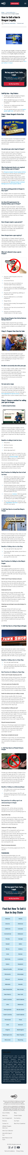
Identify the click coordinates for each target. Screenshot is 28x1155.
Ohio (7, 1004)
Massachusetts (7, 969)
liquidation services (11, 502)
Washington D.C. (7, 1034)
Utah (7, 1024)
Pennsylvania (7, 1009)
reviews (14, 494)
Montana (20, 979)
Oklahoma (20, 1004)
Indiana (20, 949)
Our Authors (17, 1118)
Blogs (2, 12)
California (7, 928)
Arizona (7, 923)
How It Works (6, 1113)
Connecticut (7, 934)
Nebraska (7, 984)
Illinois (7, 949)
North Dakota (20, 999)
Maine (7, 964)
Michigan (20, 969)
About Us (4, 1115)
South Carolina (8, 1014)
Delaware (20, 934)
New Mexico (7, 994)
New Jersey (20, 989)
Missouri (7, 979)
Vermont (20, 1024)
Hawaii (7, 944)
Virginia (7, 1029)
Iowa (7, 954)
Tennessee (8, 1019)
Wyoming (20, 1040)
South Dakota (20, 1014)
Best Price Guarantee (19, 1123)
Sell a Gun (5, 1128)
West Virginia (20, 1034)
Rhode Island (20, 1009)
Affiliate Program (6, 1126)
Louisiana (20, 959)
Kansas (20, 954)
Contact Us (5, 1123)
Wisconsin (8, 1040)
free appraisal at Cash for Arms (10, 393)
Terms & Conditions (9, 1151)
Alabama (7, 918)
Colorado (20, 928)
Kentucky (7, 959)
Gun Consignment (7, 1118)
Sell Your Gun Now (14, 3)
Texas (20, 1019)
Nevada (20, 984)
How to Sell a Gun (10, 12)
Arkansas (20, 923)
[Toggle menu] (25, 3)
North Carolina (8, 999)
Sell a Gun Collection (7, 1130)
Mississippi (20, 974)
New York (20, 994)
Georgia (20, 939)
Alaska (20, 918)
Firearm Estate (18, 1115)
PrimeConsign (14, 456)
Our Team (16, 1121)
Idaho (20, 944)
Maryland (20, 964)
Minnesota (8, 974)
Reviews (4, 1121)
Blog (15, 1113)
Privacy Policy (20, 1151)
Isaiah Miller (13, 23)
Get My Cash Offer (14, 84)
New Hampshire (7, 989)
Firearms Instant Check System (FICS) (15, 172)
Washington (20, 1029)
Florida (8, 939)
